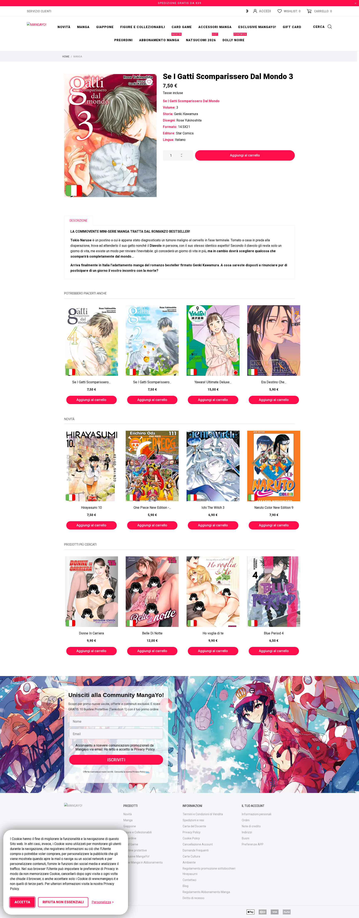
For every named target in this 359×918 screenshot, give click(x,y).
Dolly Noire (234, 38)
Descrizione (78, 220)
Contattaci (189, 880)
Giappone (105, 27)
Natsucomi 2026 (202, 38)
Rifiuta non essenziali (63, 902)
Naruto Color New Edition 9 (273, 508)
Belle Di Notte (152, 633)
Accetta (22, 902)
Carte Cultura (191, 856)
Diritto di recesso (193, 898)
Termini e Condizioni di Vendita (203, 814)
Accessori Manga (215, 27)
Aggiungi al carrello (245, 155)
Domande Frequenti (196, 850)
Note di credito (251, 826)
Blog (185, 886)
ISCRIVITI (116, 759)
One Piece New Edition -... (152, 508)
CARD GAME (182, 27)
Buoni (245, 838)
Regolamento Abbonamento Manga (206, 892)
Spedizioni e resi (193, 820)
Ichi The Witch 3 (213, 508)
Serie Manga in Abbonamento (143, 862)
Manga (83, 27)
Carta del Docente (194, 826)
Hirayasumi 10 (91, 508)
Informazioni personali (256, 814)
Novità (64, 27)
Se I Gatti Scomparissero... (91, 382)
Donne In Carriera (91, 633)
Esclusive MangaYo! (257, 27)
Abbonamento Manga (160, 38)
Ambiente (189, 862)
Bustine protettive (135, 850)
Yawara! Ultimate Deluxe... (212, 382)
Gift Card (292, 27)
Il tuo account (253, 806)
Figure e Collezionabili (137, 832)
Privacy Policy (191, 832)
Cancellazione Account (198, 844)
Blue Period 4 (274, 633)
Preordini (123, 40)
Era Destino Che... (273, 382)
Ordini (246, 820)
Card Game (130, 844)
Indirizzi (247, 832)
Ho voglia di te (213, 633)
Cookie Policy (191, 838)
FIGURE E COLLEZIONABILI (142, 27)
